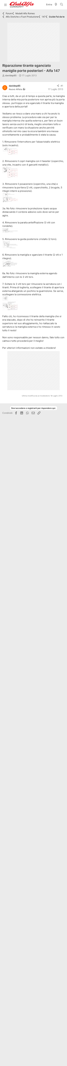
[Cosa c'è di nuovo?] (56, 4)
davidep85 (11, 75)
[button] (5, 5)
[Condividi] (58, 86)
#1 (62, 85)
